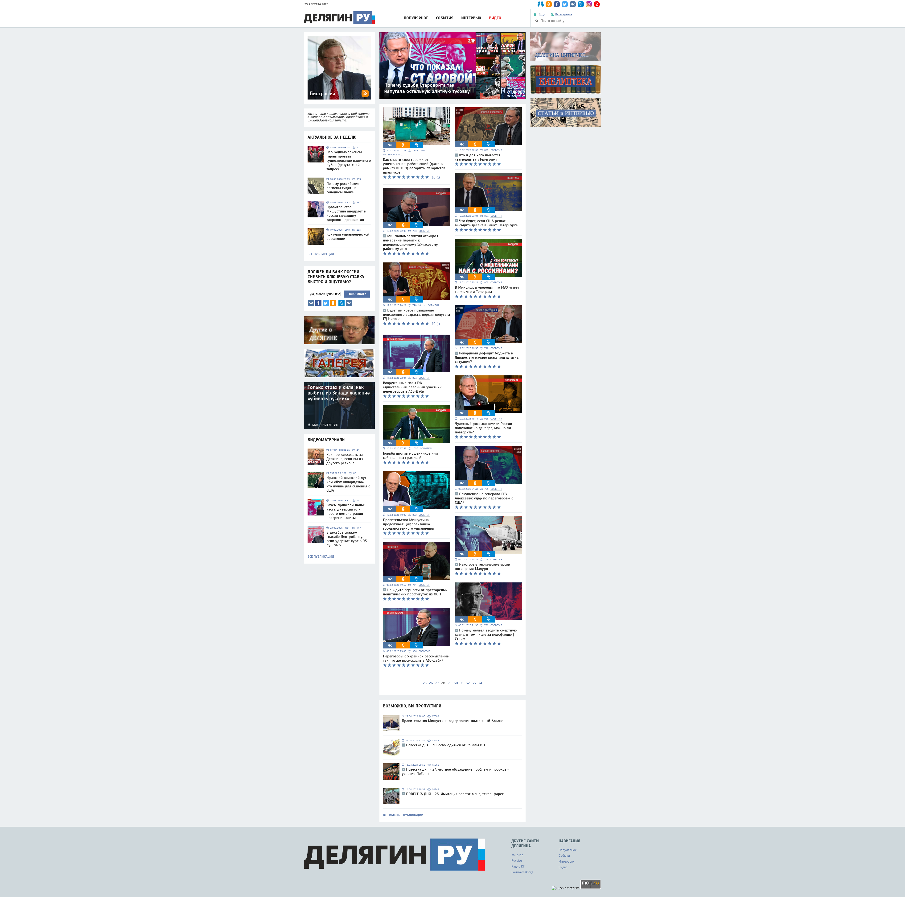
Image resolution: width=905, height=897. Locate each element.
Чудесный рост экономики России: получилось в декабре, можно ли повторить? (484, 428)
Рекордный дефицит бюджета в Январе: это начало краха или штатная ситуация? (487, 357)
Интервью (471, 18)
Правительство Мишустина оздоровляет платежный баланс (452, 721)
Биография (322, 94)
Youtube (517, 855)
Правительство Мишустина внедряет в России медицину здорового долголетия (346, 213)
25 (425, 683)
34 (480, 683)
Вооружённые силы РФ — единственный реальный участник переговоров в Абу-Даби (412, 387)
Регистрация (563, 14)
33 (474, 683)
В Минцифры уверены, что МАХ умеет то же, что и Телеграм (487, 289)
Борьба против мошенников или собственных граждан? (410, 455)
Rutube (516, 860)
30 (456, 683)
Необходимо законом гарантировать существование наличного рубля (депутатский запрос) (348, 160)
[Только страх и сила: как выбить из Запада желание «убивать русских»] (339, 405)
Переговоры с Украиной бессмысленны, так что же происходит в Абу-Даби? (416, 658)
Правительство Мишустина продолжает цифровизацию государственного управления (408, 524)
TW (326, 303)
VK (311, 303)
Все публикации (321, 254)
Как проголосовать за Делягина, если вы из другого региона (344, 459)
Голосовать (356, 294)
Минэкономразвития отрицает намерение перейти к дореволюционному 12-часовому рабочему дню (410, 242)
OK (333, 303)
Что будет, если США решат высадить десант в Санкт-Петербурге (486, 223)
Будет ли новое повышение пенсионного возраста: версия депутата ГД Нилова (416, 314)
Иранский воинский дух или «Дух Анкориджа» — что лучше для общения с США (348, 484)
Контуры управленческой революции (347, 236)
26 (431, 683)
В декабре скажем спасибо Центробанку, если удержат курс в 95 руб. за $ (346, 538)
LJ (341, 303)
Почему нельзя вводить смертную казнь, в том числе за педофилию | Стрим (486, 634)
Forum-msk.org (522, 872)
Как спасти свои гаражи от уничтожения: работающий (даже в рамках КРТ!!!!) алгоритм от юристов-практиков (415, 166)
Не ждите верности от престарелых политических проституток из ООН (415, 592)
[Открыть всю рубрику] (565, 46)
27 (437, 683)
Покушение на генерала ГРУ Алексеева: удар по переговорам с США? (484, 498)
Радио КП (518, 866)
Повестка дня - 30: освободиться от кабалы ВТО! (447, 745)
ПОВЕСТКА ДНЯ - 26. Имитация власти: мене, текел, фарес (455, 794)
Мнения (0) (349, 303)
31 (462, 683)
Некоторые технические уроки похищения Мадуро (482, 566)
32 (468, 683)
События (444, 18)
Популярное (416, 18)
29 (450, 683)
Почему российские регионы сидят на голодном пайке (342, 188)
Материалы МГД (393, 154)
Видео (495, 18)
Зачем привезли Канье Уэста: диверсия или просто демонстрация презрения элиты (345, 511)
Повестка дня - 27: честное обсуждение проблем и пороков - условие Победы (455, 771)
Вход (542, 14)
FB (318, 303)
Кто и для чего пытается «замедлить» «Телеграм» (477, 157)
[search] (536, 21)
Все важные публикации (403, 815)
